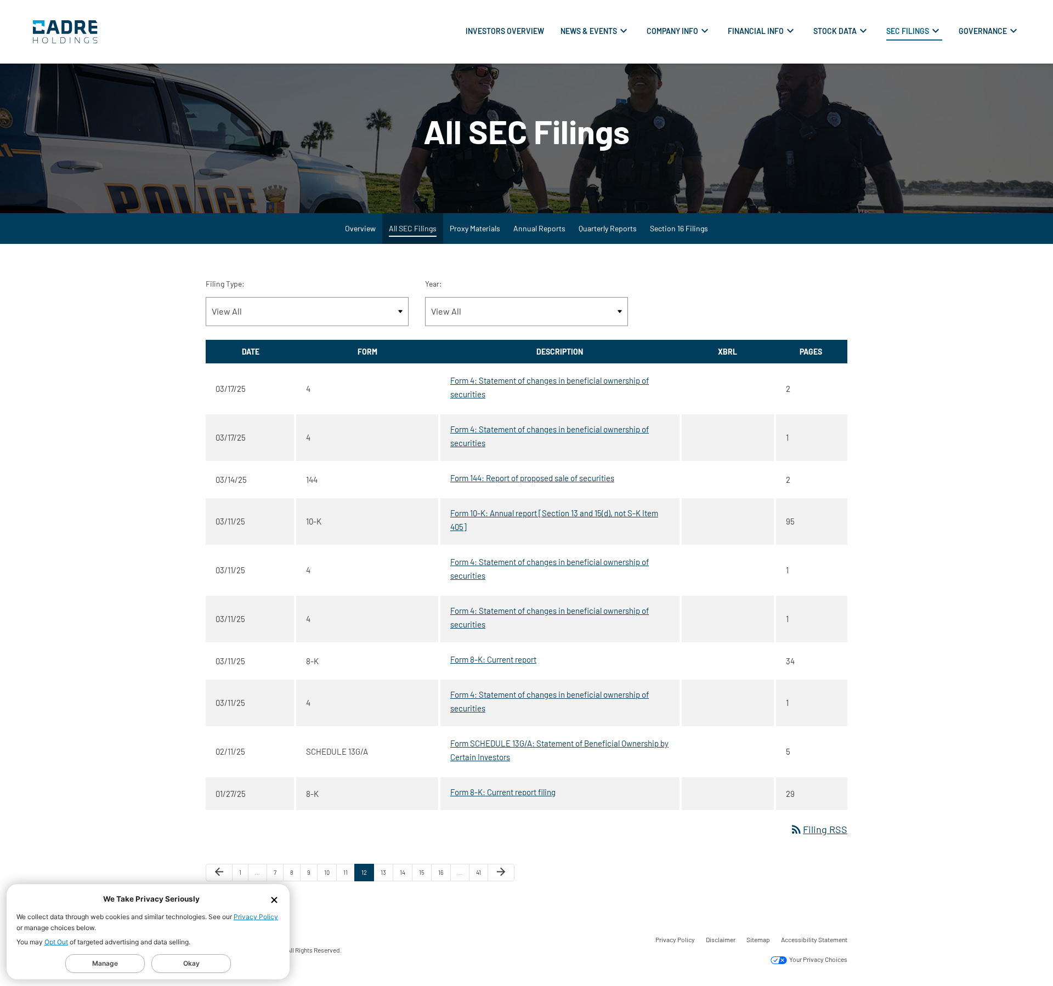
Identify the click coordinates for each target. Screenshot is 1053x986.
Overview (360, 228)
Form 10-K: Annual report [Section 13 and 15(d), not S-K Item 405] (554, 520)
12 (367, 874)
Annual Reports (539, 228)
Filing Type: (225, 283)
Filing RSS (818, 829)
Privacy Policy (256, 917)
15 (425, 874)
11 (349, 874)
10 (330, 874)
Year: (433, 283)
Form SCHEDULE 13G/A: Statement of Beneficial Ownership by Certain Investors (559, 750)
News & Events (589, 31)
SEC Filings (907, 31)
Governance (983, 31)
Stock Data (835, 31)
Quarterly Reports (608, 228)
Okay (191, 963)
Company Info (672, 31)
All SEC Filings (413, 228)
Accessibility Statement (814, 939)
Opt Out (56, 942)
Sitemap (758, 939)
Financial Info (756, 31)
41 (481, 874)
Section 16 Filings (679, 228)
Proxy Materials (475, 228)
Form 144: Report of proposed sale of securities (532, 478)
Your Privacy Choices (817, 959)
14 (405, 874)
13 (386, 874)
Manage (105, 963)
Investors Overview (505, 31)
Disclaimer (720, 939)
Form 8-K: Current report (493, 659)
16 (444, 874)
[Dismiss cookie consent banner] (274, 899)
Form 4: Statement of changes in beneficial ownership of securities (549, 387)
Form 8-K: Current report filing (503, 792)
